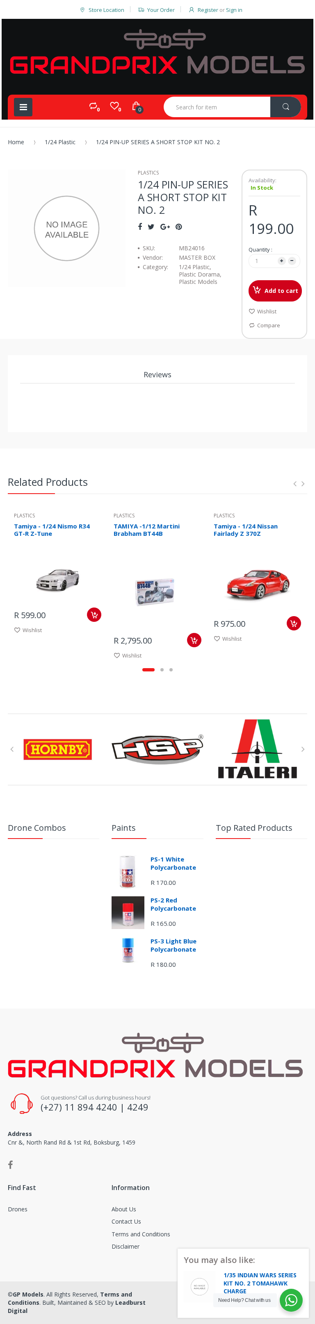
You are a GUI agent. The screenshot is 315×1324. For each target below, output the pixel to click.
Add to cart (281, 291)
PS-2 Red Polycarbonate (173, 904)
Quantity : (260, 249)
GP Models (28, 1294)
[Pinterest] (179, 226)
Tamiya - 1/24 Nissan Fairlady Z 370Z (246, 530)
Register (208, 10)
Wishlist (266, 311)
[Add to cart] (94, 615)
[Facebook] (140, 226)
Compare (268, 325)
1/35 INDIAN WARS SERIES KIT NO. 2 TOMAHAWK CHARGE (260, 1283)
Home (16, 142)
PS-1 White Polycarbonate (173, 863)
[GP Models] (157, 51)
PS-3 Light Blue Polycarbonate (173, 945)
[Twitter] (151, 226)
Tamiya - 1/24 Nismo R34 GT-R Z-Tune (52, 530)
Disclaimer (125, 1246)
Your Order (161, 10)
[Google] (165, 226)
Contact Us (126, 1221)
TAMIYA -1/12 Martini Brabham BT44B (147, 530)
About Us (124, 1209)
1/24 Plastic (60, 142)
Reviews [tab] (157, 374)
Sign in (234, 10)
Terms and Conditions (141, 1234)
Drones (17, 1209)
